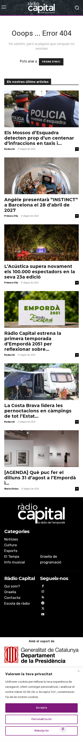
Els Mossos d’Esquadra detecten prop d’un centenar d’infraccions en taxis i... (39, 138)
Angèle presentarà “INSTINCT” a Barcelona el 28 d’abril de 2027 (41, 205)
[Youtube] (43, 615)
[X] (43, 609)
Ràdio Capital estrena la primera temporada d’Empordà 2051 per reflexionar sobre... (32, 341)
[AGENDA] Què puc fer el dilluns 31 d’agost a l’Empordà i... (40, 478)
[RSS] (43, 598)
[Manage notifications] (63, 729)
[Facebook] (43, 587)
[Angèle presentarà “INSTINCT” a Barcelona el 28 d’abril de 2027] (41, 175)
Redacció (9, 149)
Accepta (41, 707)
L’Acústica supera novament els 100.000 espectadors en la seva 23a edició (39, 272)
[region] (41, 703)
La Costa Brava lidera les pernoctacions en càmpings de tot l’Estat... (38, 411)
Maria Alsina (11, 489)
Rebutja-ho (41, 730)
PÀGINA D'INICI (51, 62)
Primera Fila (11, 216)
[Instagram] (43, 592)
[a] (41, 514)
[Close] (78, 670)
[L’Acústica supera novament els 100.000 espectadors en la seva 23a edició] (41, 242)
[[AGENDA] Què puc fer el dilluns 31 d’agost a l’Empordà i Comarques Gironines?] (41, 448)
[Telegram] (43, 604)
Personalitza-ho (41, 719)
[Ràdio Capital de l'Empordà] (41, 7)
